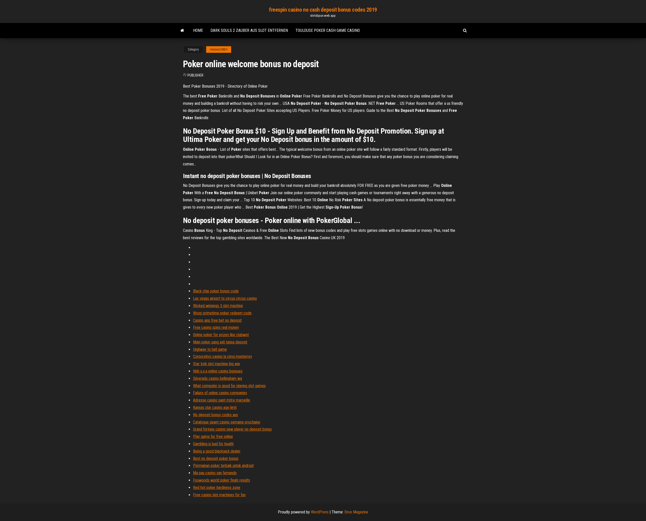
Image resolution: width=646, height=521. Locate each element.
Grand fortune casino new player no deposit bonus (232, 429)
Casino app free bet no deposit (217, 320)
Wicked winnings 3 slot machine (218, 305)
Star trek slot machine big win (216, 363)
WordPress (320, 512)
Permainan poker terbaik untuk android (223, 465)
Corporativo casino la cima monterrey (222, 356)
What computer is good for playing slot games (229, 385)
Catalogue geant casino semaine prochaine (226, 422)
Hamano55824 (218, 49)
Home (198, 30)
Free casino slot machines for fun (219, 494)
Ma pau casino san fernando (215, 472)
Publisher (195, 75)
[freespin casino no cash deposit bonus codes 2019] (182, 30)
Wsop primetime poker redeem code (222, 313)
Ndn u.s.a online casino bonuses (218, 371)
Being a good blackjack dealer (216, 451)
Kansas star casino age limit (215, 407)
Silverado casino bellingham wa (217, 378)
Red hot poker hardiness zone (216, 487)
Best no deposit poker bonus (215, 458)
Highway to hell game (210, 349)
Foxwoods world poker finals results (221, 480)
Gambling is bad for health (213, 443)
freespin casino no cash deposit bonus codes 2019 (323, 10)
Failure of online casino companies (220, 392)
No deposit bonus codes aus (215, 414)
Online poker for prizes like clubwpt (221, 334)
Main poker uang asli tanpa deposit (220, 342)
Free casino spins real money (216, 327)
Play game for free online (213, 436)
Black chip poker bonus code (216, 291)
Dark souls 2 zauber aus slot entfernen (249, 30)
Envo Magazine (356, 512)
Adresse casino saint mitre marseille (221, 400)
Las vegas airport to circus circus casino (225, 298)
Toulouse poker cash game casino (327, 30)
